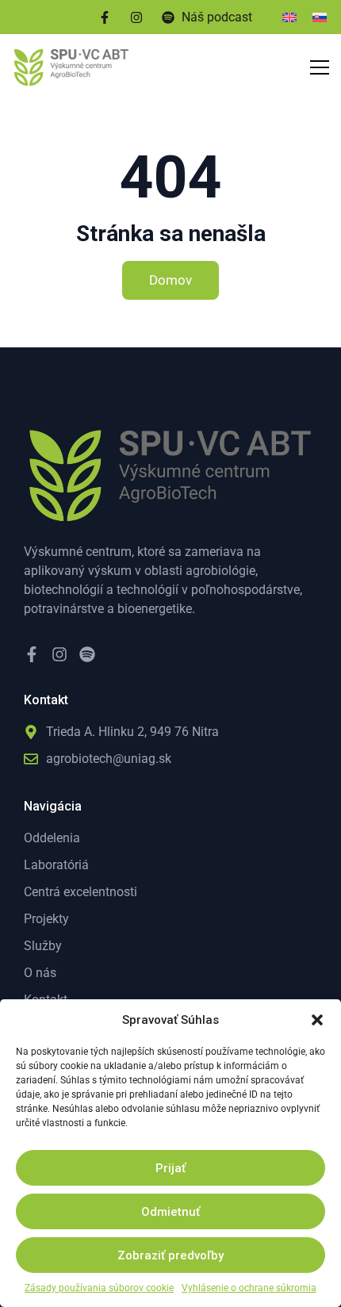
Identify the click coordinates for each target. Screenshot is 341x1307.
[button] (317, 1020)
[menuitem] (289, 17)
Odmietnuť (170, 1212)
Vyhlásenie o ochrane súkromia (249, 1288)
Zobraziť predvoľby (170, 1255)
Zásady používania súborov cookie (99, 1288)
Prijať (170, 1168)
